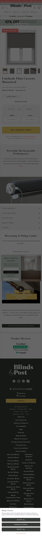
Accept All (21, 520)
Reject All (21, 529)
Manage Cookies (20, 524)
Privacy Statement (21, 533)
